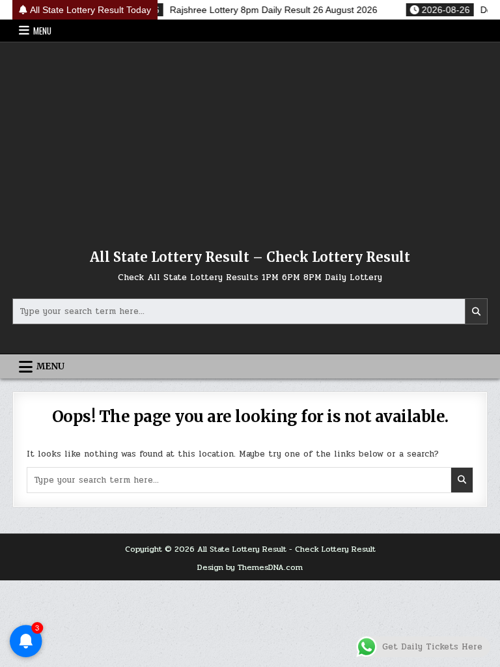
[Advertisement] (250, 140)
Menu (42, 30)
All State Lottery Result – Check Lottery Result (250, 257)
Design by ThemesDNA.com (250, 567)
